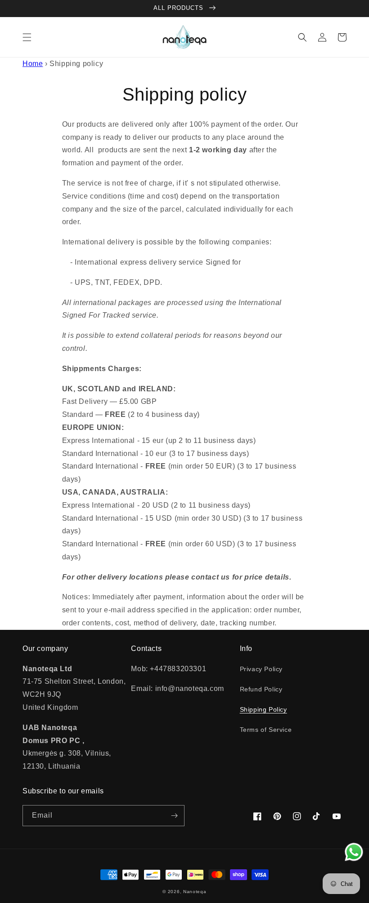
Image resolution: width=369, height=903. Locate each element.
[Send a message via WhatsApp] (353, 852)
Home (32, 63)
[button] (27, 37)
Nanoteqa (195, 891)
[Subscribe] (174, 815)
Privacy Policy (261, 669)
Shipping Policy (263, 709)
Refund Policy (261, 689)
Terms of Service (266, 729)
